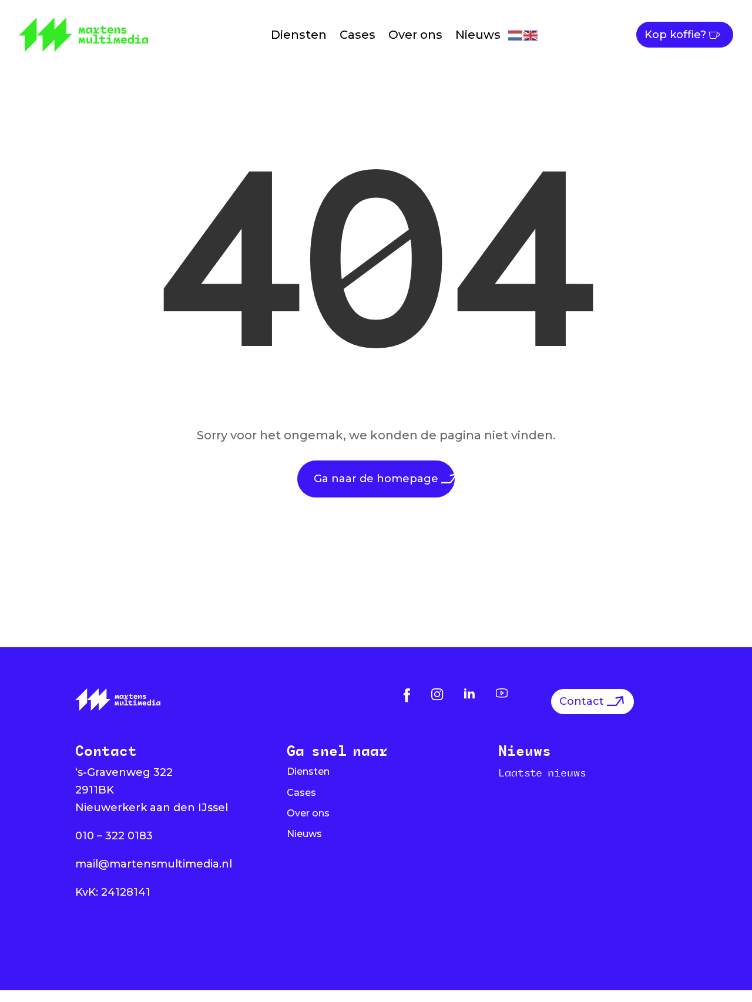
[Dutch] (515, 34)
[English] (531, 34)
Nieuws (478, 35)
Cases (357, 35)
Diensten (299, 35)
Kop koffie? (675, 34)
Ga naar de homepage (376, 478)
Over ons (415, 35)
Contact (581, 701)
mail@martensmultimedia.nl (153, 864)
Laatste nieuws (542, 772)
